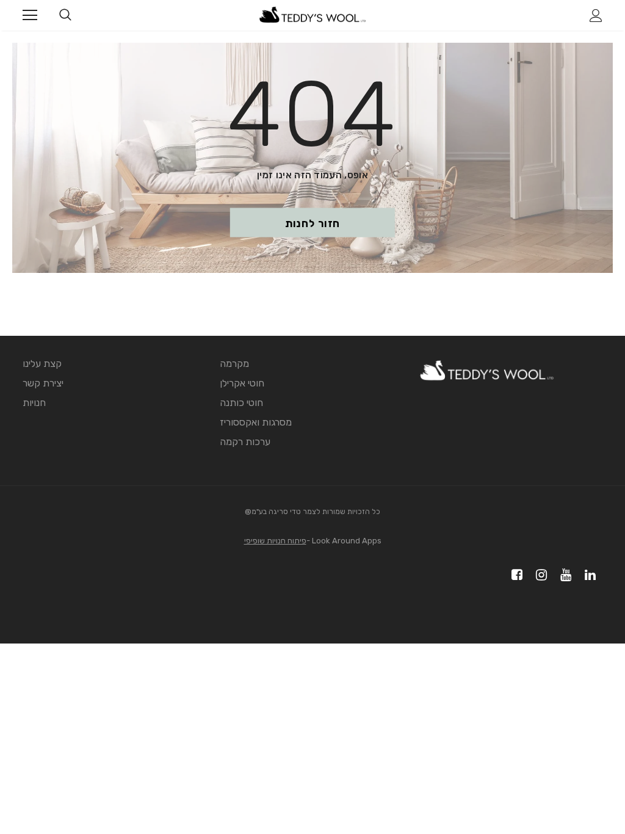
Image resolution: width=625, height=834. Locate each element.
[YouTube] (563, 575)
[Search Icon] (65, 15)
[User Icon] (596, 15)
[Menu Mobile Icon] (30, 15)
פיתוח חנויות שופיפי (275, 540)
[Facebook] (514, 575)
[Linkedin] (588, 575)
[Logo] (312, 15)
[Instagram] (539, 575)
